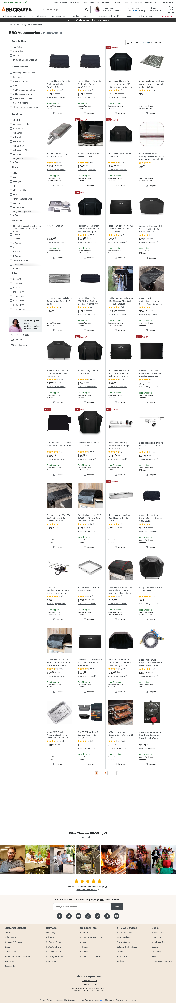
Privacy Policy (46, 1000)
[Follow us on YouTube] (78, 916)
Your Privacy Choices (90, 1000)
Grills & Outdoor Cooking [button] (13, 16)
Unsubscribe (9, 966)
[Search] (86, 9)
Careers (83, 942)
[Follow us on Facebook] (59, 916)
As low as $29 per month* (87, 242)
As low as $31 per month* (56, 242)
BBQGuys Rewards (54, 951)
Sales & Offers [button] (166, 16)
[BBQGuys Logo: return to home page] (20, 9)
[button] (22, 41)
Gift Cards (139, 2)
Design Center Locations (124, 2)
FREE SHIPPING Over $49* (15, 2)
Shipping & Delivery (13, 942)
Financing (50, 932)
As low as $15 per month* (148, 315)
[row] (25, 47)
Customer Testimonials (90, 956)
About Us (84, 932)
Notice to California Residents (17, 956)
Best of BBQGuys (124, 932)
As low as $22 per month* (117, 170)
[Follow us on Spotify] (116, 916)
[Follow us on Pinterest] (97, 916)
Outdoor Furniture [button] (58, 16)
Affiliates (84, 947)
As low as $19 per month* (148, 387)
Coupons (155, 947)
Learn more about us (87, 837)
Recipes (120, 961)
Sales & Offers (158, 932)
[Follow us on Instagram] (88, 916)
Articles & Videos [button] (146, 16)
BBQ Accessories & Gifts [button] (109, 16)
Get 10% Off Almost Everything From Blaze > (88, 20)
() (61, 90)
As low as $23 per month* (87, 314)
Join (116, 906)
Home (11, 25)
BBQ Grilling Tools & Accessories (29, 25)
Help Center (9, 961)
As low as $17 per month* (87, 170)
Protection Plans (53, 947)
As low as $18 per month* (56, 459)
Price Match (51, 937)
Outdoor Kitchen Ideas (127, 947)
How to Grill (122, 951)
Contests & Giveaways (162, 961)
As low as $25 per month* (87, 97)
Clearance (156, 937)
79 (115, 773)
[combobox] (132, 42)
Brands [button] (129, 16)
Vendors (84, 951)
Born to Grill (122, 956)
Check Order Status (152, 2)
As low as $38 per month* (117, 314)
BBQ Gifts (156, 956)
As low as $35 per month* (56, 170)
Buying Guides (123, 942)
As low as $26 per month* (117, 97)
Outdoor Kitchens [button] (37, 16)
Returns (7, 947)
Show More (15, 162)
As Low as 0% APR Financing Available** (66, 2)
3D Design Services (54, 942)
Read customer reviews (87, 889)
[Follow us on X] (69, 916)
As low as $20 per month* (56, 97)
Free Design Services (92, 2)
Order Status (10, 937)
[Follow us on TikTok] (107, 916)
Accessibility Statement (66, 1000)
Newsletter (51, 961)
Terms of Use (10, 951)
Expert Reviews (123, 937)
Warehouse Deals (159, 942)
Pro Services (107, 2)
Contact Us (9, 932)
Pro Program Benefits (55, 956)
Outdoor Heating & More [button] (83, 16)
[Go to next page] (119, 773)
